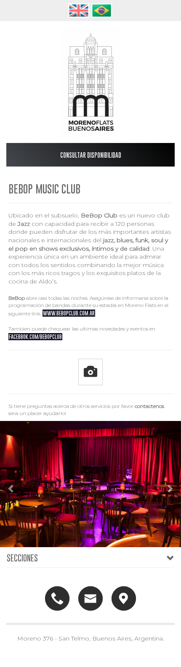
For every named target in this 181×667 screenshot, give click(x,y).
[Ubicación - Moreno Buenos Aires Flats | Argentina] (124, 598)
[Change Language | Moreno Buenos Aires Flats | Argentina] (79, 10)
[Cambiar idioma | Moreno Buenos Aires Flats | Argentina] (102, 10)
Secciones (22, 558)
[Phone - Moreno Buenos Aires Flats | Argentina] (57, 598)
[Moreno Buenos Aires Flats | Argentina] (90, 82)
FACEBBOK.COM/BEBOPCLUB (35, 337)
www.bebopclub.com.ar (69, 313)
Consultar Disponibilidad (90, 155)
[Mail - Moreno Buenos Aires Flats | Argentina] (90, 598)
